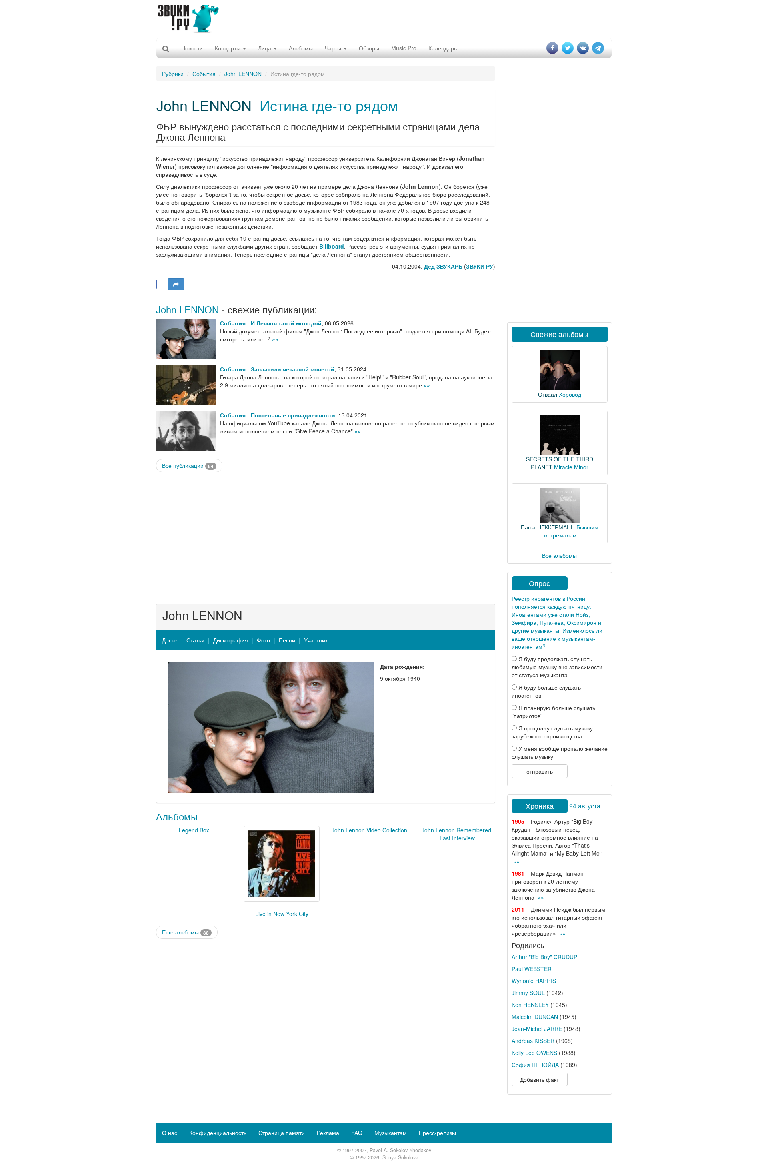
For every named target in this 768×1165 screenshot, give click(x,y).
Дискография (230, 640)
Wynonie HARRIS (534, 981)
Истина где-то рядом (329, 105)
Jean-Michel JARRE (537, 1029)
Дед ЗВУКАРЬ (443, 266)
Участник (316, 640)
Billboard (331, 246)
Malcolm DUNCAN (535, 1017)
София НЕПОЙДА (535, 1065)
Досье (170, 640)
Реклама (328, 1133)
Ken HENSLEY (530, 1005)
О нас (169, 1133)
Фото (263, 640)
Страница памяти (281, 1133)
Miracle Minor (571, 467)
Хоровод (570, 394)
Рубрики (173, 74)
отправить (539, 771)
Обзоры (369, 48)
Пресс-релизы (437, 1133)
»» (275, 339)
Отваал (547, 394)
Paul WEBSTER (532, 969)
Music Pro (403, 48)
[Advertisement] (384, 18)
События (204, 74)
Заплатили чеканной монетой (292, 369)
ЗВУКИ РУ (479, 266)
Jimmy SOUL (528, 993)
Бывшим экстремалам (570, 531)
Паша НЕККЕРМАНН (548, 527)
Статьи (195, 640)
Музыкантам (390, 1133)
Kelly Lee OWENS (534, 1053)
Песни (287, 640)
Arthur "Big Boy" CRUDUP (544, 957)
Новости (192, 48)
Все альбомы (559, 555)
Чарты (334, 48)
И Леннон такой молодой (286, 323)
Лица (265, 48)
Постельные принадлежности (293, 415)
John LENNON (243, 74)
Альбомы (301, 48)
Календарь (442, 48)
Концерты (228, 48)
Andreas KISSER (533, 1041)
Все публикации (188, 465)
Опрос (539, 583)
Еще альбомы (185, 932)
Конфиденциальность (217, 1133)
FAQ (356, 1133)
